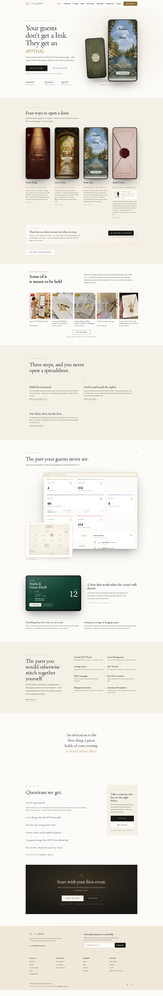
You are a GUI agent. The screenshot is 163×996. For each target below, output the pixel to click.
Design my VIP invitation (122, 233)
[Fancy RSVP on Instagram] (127, 984)
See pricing (93, 898)
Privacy (112, 964)
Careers (85, 968)
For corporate (60, 968)
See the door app (35, 426)
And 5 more (30, 699)
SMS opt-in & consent (116, 971)
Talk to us (50, 854)
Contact (85, 971)
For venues (59, 964)
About (85, 961)
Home (59, 4)
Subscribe (120, 945)
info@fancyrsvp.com (38, 946)
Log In (119, 4)
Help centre (43, 854)
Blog (84, 964)
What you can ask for (37, 399)
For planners (60, 961)
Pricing (75, 4)
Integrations (33, 974)
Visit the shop (81, 332)
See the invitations (60, 68)
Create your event (37, 68)
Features (67, 4)
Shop (82, 4)
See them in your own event (40, 252)
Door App (90, 4)
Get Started (130, 4)
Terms (111, 968)
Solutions (100, 4)
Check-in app (33, 968)
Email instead (122, 825)
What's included (90, 399)
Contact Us (110, 4)
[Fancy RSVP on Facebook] (132, 984)
